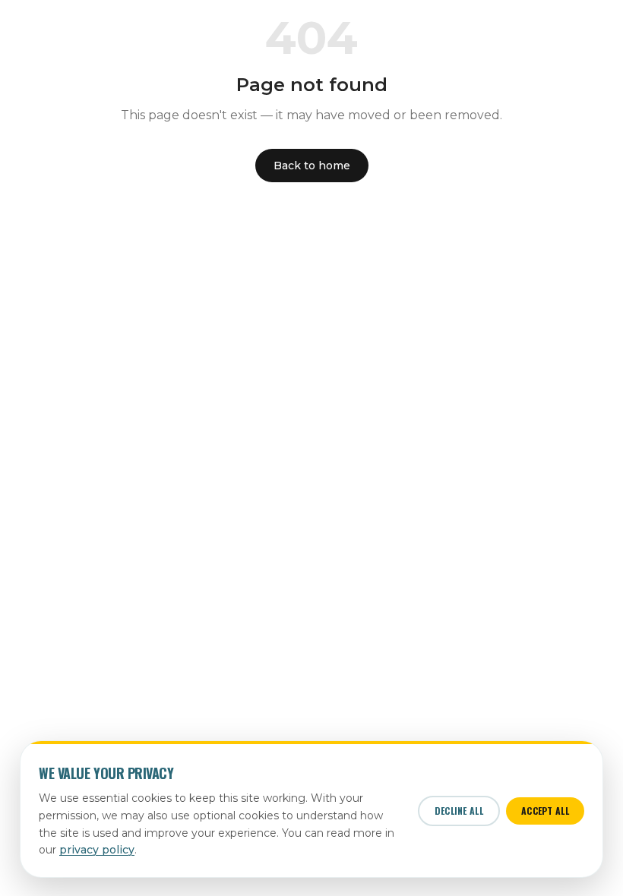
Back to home (312, 165)
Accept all (545, 810)
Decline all (459, 810)
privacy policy (96, 850)
